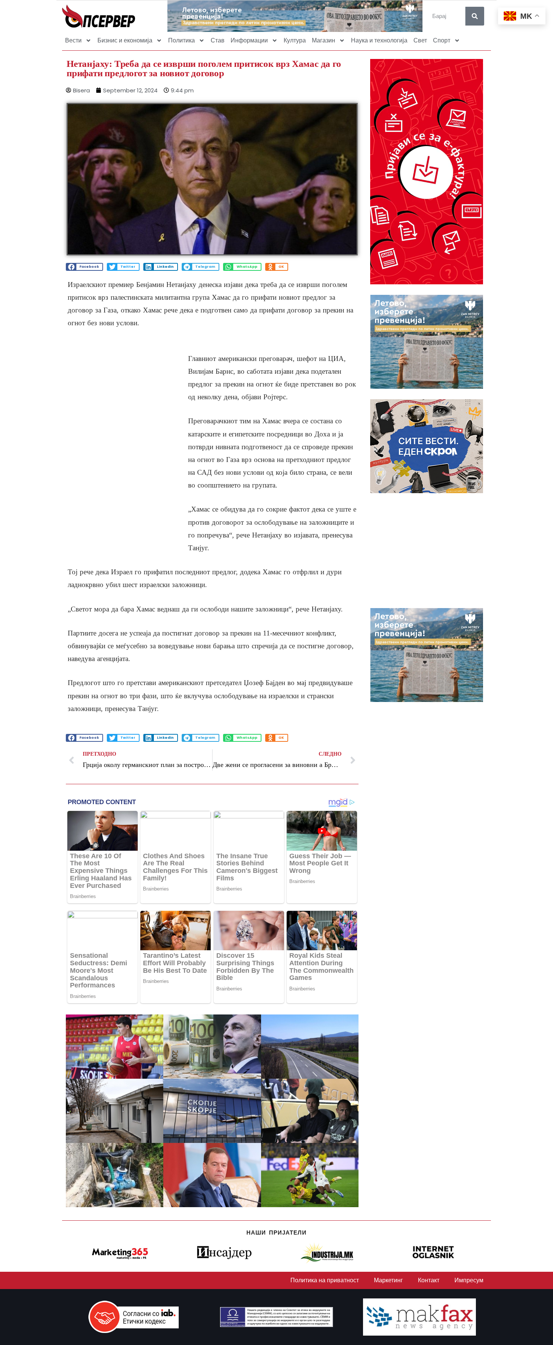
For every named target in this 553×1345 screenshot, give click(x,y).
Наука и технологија (379, 40)
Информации (249, 40)
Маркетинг (388, 1280)
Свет (420, 40)
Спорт (441, 40)
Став (218, 40)
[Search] (474, 16)
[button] (84, 267)
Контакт (428, 1280)
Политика (181, 40)
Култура (295, 40)
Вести (73, 40)
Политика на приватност (324, 1280)
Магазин (323, 40)
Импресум (468, 1280)
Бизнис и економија (124, 40)
